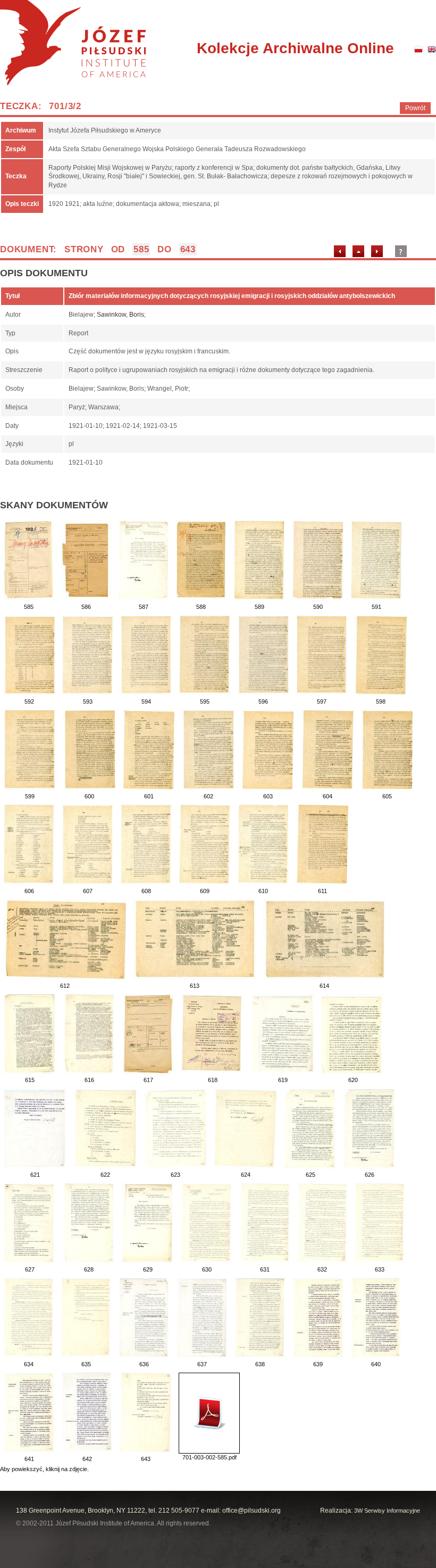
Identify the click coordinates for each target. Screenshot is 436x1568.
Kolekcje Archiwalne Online (295, 48)
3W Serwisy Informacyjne (387, 1510)
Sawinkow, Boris (120, 314)
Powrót (415, 108)
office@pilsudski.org (251, 1510)
